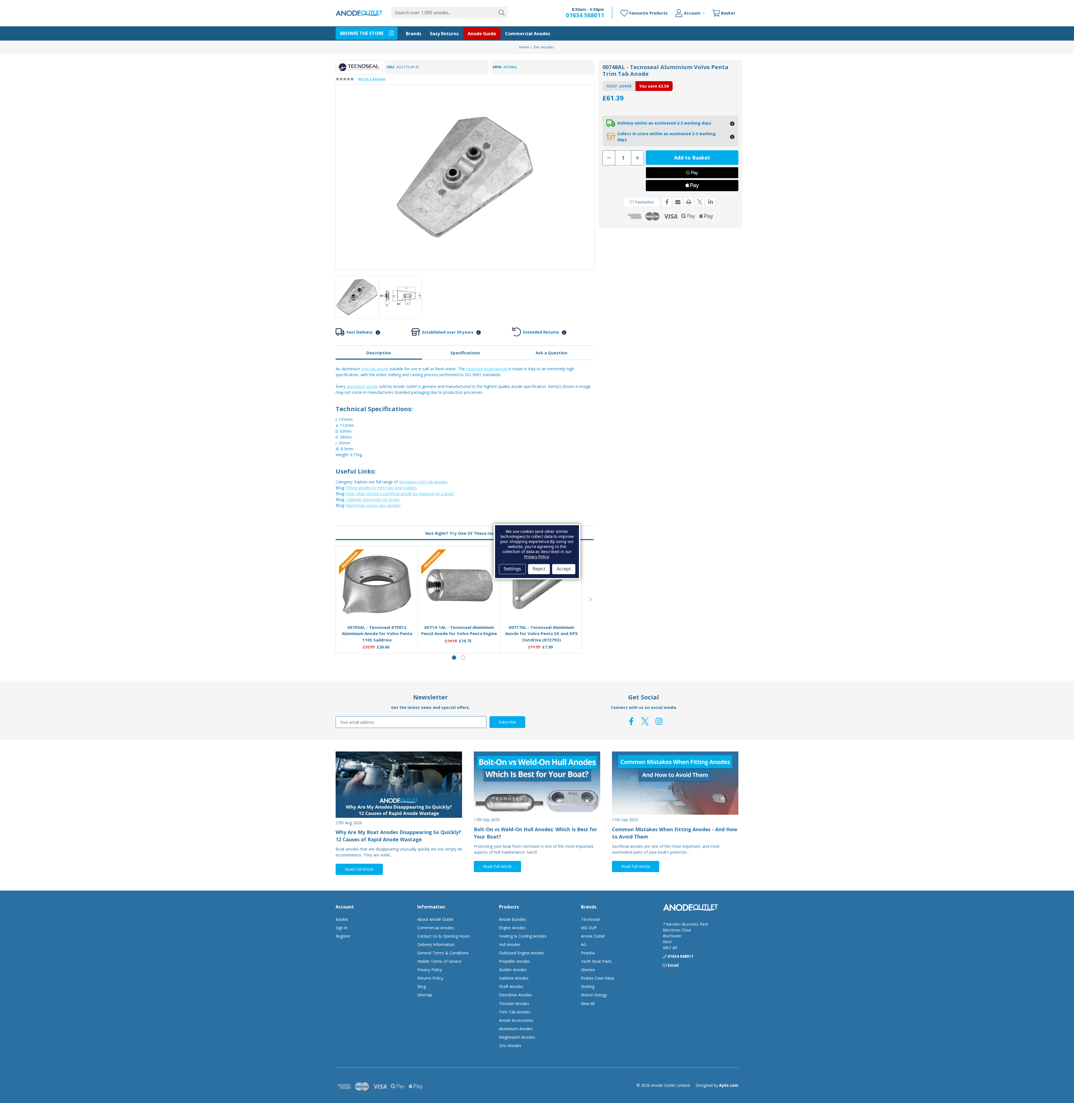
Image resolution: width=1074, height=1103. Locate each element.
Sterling (587, 986)
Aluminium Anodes (516, 1028)
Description (378, 352)
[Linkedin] (710, 202)
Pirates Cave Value (597, 978)
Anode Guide (482, 34)
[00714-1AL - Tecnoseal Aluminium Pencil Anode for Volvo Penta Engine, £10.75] (459, 585)
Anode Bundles (512, 919)
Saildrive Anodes (514, 978)
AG (583, 944)
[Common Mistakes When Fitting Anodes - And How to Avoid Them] (675, 783)
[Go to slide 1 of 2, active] (454, 657)
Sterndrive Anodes (515, 994)
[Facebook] (667, 202)
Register (343, 936)
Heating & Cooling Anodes (523, 936)
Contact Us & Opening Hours (443, 936)
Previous (326, 599)
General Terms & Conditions (443, 953)
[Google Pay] (692, 172)
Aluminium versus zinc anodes (373, 505)
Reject (539, 569)
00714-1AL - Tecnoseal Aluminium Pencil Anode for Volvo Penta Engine (459, 630)
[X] (700, 202)
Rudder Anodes (513, 969)
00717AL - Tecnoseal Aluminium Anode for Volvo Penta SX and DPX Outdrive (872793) (541, 633)
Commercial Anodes (527, 34)
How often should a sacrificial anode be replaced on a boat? (400, 493)
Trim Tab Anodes (514, 1012)
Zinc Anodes (510, 1045)
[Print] (689, 202)
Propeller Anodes (514, 961)
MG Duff (588, 927)
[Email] (678, 202)
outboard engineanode (486, 368)
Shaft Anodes (511, 986)
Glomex (588, 969)
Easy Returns (444, 34)
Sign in (341, 927)
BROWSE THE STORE (361, 33)
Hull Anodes (509, 944)
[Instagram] (659, 721)
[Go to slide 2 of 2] (463, 657)
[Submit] (501, 12)
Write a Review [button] (371, 78)
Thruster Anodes (514, 1003)
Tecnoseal (590, 919)
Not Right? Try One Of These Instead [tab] (464, 533)
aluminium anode (362, 386)
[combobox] (443, 12)
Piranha (588, 953)
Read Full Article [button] (359, 869)
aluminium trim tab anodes (423, 481)
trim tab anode (374, 368)
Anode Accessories (516, 1020)
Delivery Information (435, 944)
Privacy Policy (429, 969)
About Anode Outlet (435, 919)
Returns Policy (430, 978)
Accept (564, 569)
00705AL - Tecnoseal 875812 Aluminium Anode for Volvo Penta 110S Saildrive (377, 633)
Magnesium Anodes (517, 1037)
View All (588, 1003)
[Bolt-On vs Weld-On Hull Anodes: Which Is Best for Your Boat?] (537, 783)
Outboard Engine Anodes (521, 953)
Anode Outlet (593, 936)
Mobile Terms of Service (439, 961)
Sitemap (424, 994)
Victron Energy (594, 994)
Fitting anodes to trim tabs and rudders (381, 487)
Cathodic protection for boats (373, 499)
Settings (512, 569)
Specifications (465, 352)
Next (590, 599)
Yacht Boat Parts (596, 961)
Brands (413, 34)
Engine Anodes (512, 927)
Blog (421, 986)
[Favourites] (377, 606)
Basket (342, 919)
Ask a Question (551, 352)
